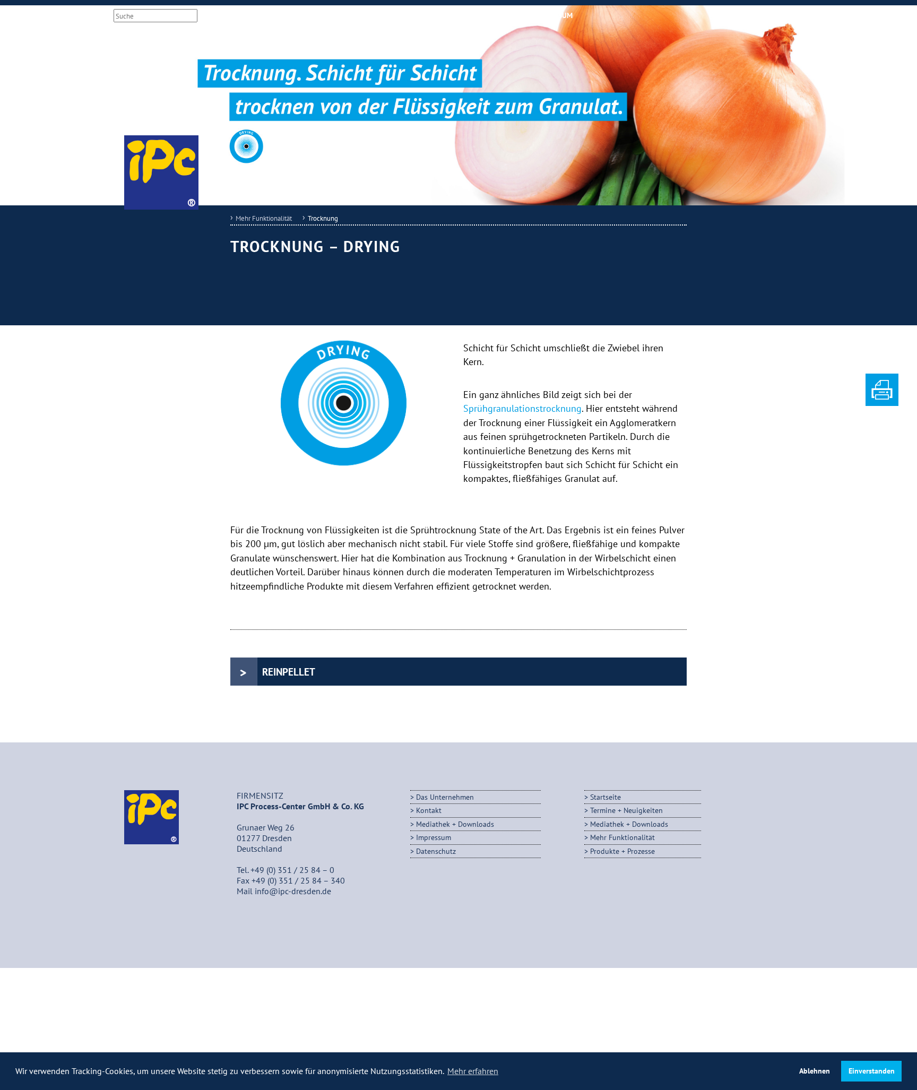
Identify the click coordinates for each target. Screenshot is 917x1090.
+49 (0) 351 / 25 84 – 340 (298, 880)
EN (249, 15)
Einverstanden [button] (872, 1071)
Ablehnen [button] (814, 1071)
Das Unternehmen (445, 797)
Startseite (605, 797)
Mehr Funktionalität (264, 218)
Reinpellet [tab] (288, 671)
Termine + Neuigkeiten (626, 810)
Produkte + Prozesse (622, 851)
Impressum (553, 15)
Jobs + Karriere (364, 15)
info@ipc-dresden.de (293, 891)
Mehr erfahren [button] (472, 1071)
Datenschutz (436, 851)
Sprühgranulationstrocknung (522, 408)
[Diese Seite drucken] (882, 402)
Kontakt (511, 15)
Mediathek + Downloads (443, 15)
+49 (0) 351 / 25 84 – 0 (292, 869)
